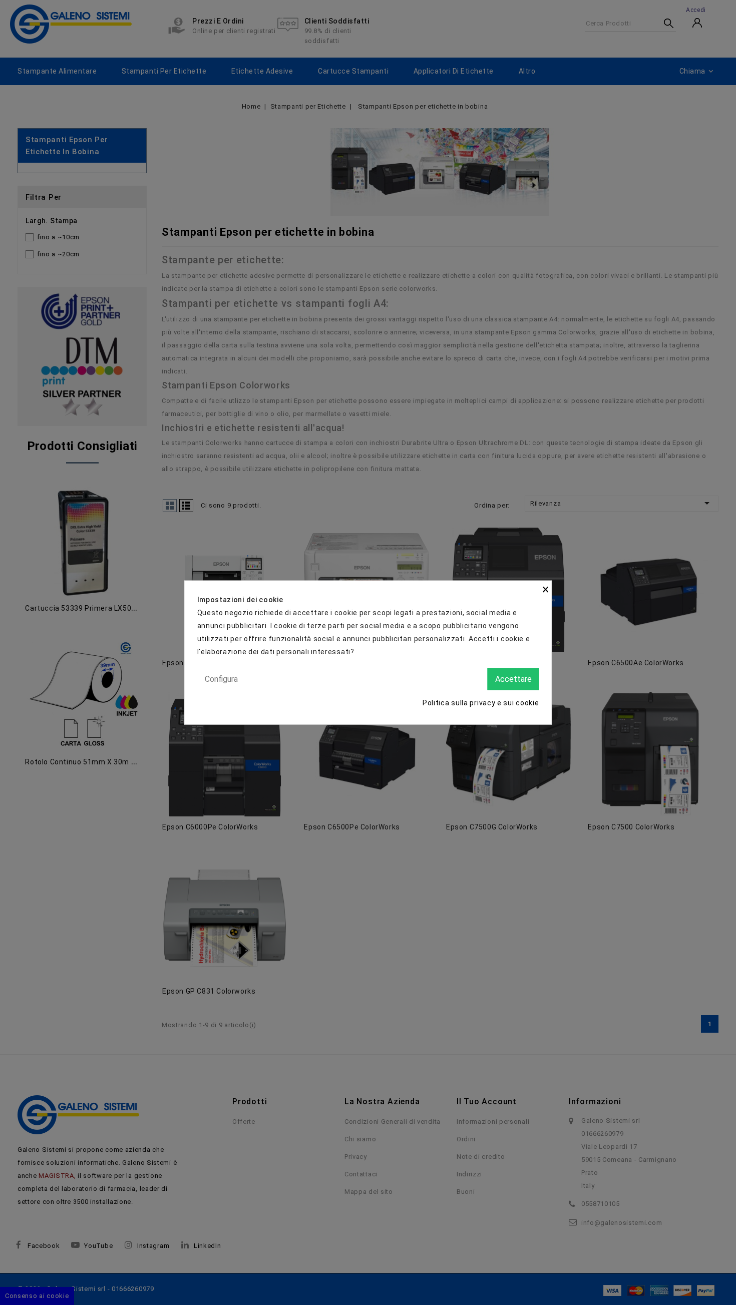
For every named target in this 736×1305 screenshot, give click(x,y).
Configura (221, 678)
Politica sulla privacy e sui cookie (481, 703)
